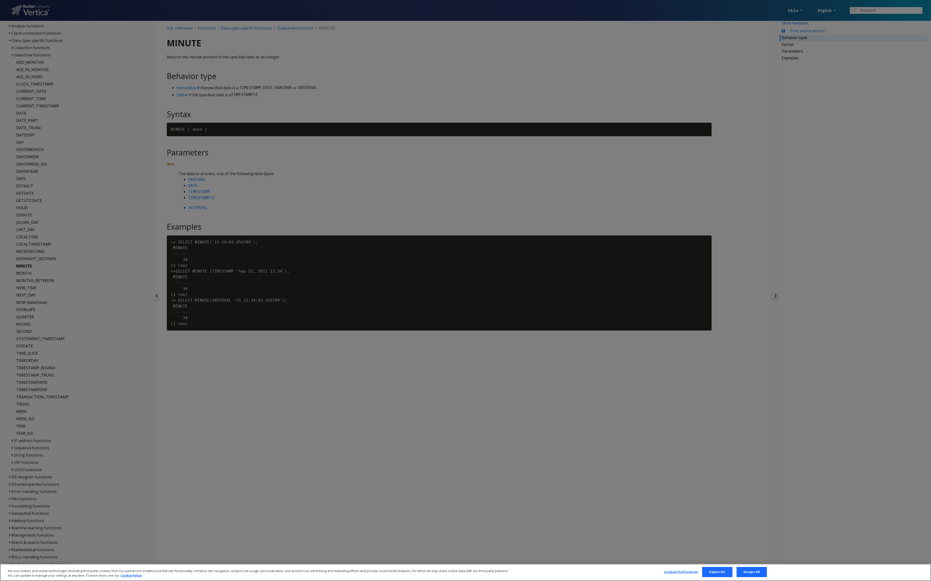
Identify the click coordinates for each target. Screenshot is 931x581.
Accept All (751, 572)
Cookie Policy (131, 575)
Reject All (717, 572)
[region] (465, 572)
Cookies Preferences (681, 572)
